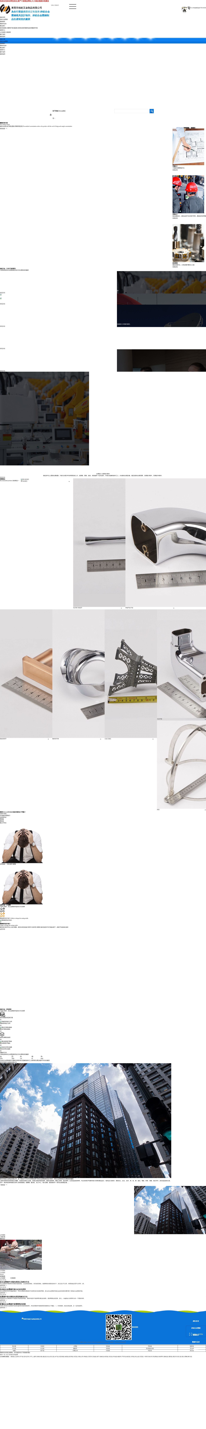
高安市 (175, 1356)
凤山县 (137, 1356)
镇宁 (98, 1356)
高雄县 (12, 1356)
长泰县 (108, 1348)
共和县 (133, 1356)
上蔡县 (75, 1346)
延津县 (71, 1356)
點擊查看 (2, 929)
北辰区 (42, 1346)
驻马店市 (26, 1356)
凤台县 (14, 1346)
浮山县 (192, 1348)
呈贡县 (141, 1356)
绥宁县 (42, 1350)
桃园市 (119, 1356)
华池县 (115, 1356)
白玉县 (42, 1348)
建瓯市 (75, 1348)
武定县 (150, 1350)
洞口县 (179, 1356)
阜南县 (85, 1356)
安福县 (94, 1356)
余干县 (56, 1356)
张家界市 (161, 1356)
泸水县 (14, 1348)
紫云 (183, 1356)
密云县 (52, 1356)
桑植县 (166, 1356)
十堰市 (146, 1356)
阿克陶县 (155, 1356)
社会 (48, 1356)
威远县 (45, 1356)
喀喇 (186, 1356)
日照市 (90, 1356)
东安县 (111, 1356)
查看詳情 (2, 292)
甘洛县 (108, 1346)
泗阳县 (170, 1356)
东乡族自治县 (150, 1348)
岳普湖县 (61, 1356)
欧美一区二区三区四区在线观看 (9, 1354)
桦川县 (190, 1356)
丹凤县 (150, 1346)
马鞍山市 (80, 1356)
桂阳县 (106, 1356)
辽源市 (17, 1356)
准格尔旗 (39, 1356)
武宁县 (21, 1356)
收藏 (14, 1350)
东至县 (75, 1356)
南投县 (128, 1356)
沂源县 (108, 1350)
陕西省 (192, 1346)
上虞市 (34, 1356)
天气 (31, 1356)
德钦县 (102, 1356)
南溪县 (67, 1356)
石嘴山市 (75, 1350)
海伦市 (150, 1356)
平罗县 (124, 1356)
